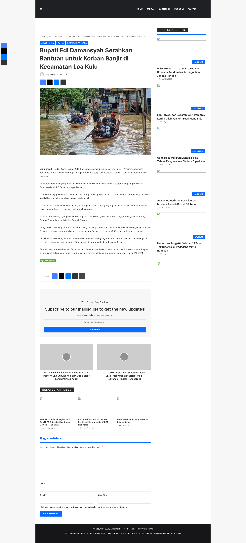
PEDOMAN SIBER (97, 533)
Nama (43, 483)
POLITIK (192, 9)
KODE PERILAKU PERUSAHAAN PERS (155, 533)
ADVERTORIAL (62, 36)
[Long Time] (45, 9)
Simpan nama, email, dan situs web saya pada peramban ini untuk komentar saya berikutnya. (84, 507)
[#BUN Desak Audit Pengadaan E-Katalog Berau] (134, 406)
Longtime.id (50, 74)
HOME (139, 9)
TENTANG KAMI (72, 533)
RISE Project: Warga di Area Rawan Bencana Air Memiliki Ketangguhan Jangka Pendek (178, 72)
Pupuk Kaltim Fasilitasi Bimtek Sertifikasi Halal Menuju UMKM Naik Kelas (93, 422)
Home (44, 36)
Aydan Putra (147, 529)
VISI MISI (177, 533)
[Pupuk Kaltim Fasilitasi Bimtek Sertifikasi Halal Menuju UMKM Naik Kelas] (95, 406)
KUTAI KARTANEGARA (77, 43)
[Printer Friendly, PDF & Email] (48, 260)
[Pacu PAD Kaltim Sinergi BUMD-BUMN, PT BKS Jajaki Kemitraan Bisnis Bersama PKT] (57, 406)
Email (43, 495)
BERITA (150, 9)
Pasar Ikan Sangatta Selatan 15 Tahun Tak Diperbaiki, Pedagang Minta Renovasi (180, 247)
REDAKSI (84, 533)
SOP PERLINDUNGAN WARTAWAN (122, 533)
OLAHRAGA (164, 9)
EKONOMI (179, 9)
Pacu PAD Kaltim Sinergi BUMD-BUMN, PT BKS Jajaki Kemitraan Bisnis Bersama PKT (55, 422)
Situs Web (102, 495)
